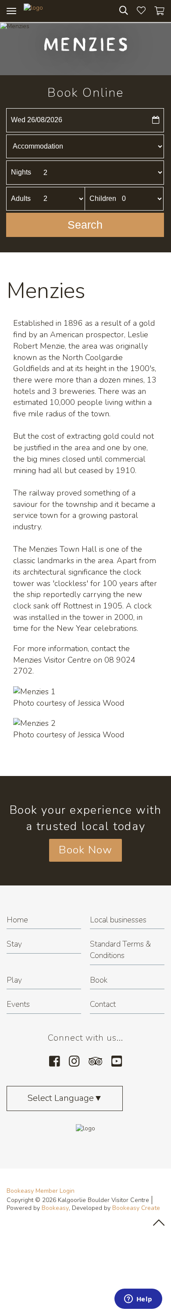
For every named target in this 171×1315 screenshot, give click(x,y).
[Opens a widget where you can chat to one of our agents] (138, 1300)
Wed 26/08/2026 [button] (36, 120)
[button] (85, 225)
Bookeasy (55, 1208)
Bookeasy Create (136, 1208)
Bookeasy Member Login (41, 1191)
